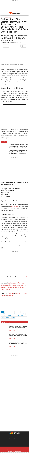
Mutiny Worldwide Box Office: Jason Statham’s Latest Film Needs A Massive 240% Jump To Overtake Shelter (18, 327)
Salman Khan (15, 206)
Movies (25, 449)
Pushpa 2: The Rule (5, 317)
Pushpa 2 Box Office (22, 315)
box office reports (15, 313)
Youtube (3, 295)
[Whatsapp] (7, 309)
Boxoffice (23, 313)
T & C (17, 447)
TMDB (19, 451)
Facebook (11, 293)
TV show (10, 451)
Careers (13, 447)
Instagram (18, 293)
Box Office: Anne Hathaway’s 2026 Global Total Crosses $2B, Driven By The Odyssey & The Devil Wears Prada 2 (18, 334)
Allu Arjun (7, 312)
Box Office (8, 17)
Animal (16, 78)
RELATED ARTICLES (6, 322)
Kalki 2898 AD (8, 315)
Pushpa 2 (14, 315)
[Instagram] (12, 436)
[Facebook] (2, 309)
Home (2, 17)
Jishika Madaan (5, 42)
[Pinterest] (14, 436)
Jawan (2, 315)
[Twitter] (4, 309)
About (5, 447)
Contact (9, 447)
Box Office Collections (5, 313)
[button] (23, 46)
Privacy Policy (22, 447)
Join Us (7, 45)
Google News (11, 295)
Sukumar (13, 317)
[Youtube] (18, 436)
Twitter (25, 293)
